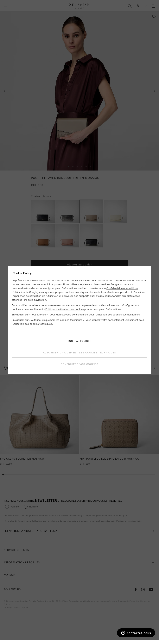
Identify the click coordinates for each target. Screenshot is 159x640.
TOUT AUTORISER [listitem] (79, 341)
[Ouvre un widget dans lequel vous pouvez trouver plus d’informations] (136, 633)
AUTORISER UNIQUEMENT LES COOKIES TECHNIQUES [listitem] (79, 352)
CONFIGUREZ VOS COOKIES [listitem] (79, 364)
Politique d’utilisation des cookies (64, 309)
